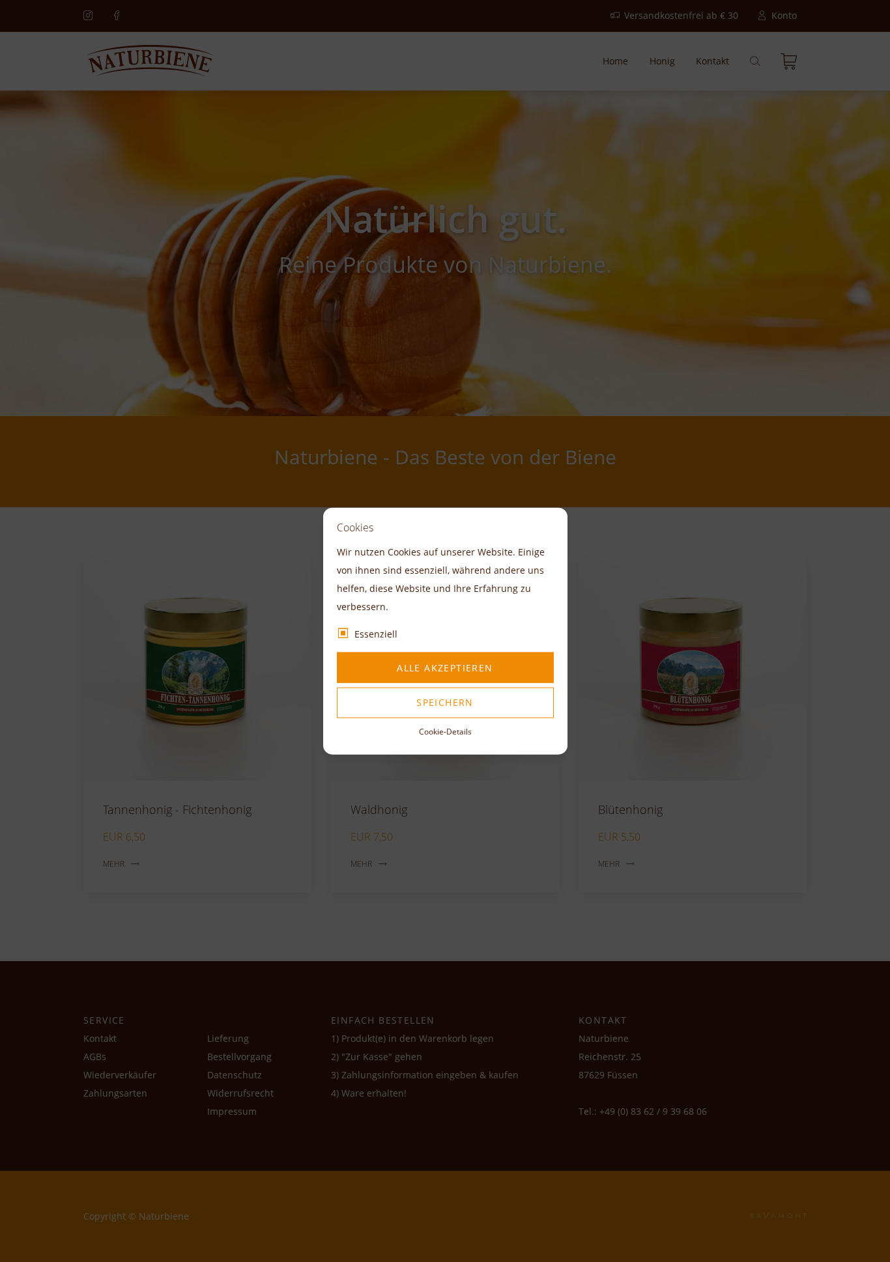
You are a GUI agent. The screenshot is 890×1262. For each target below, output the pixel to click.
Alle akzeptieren (445, 667)
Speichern (445, 702)
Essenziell (375, 634)
